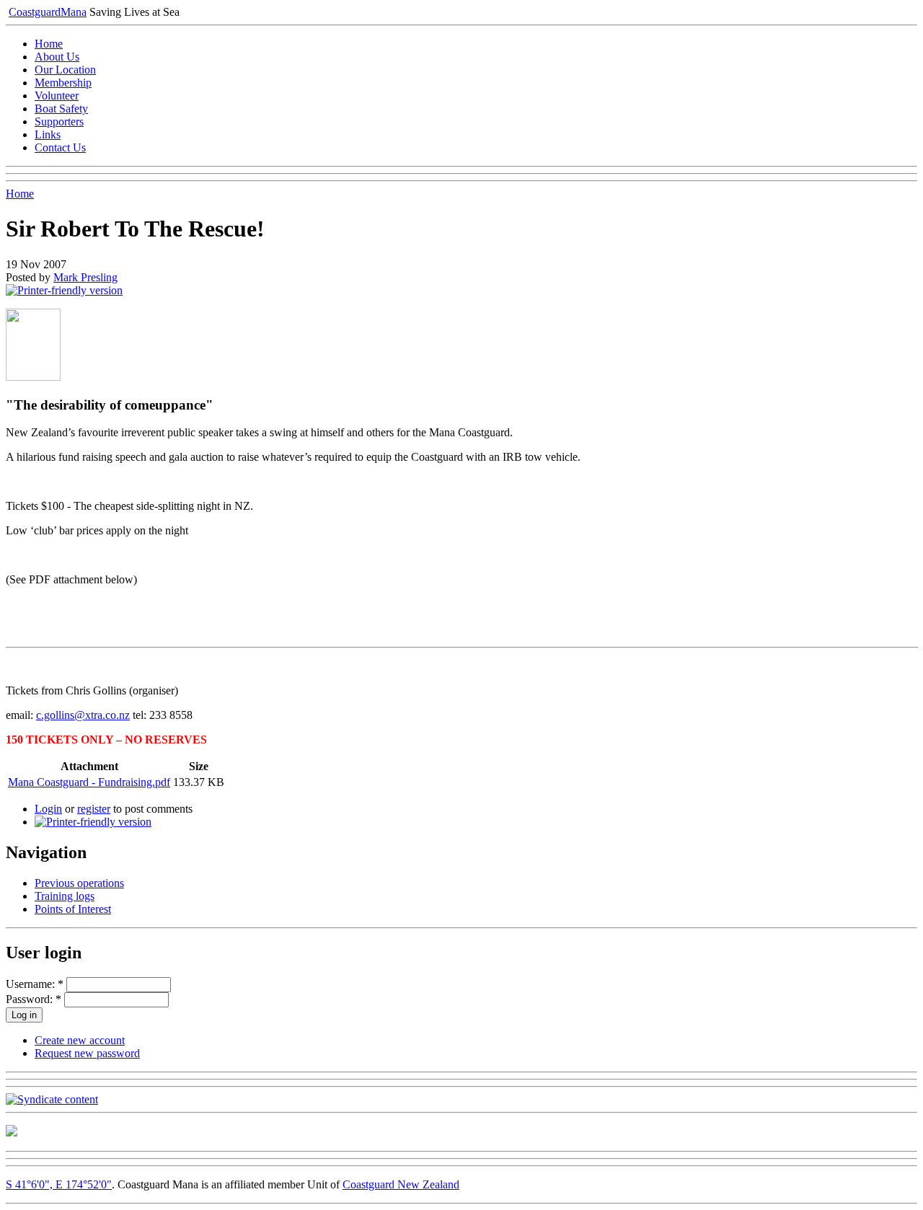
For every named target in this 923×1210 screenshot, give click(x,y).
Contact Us (60, 147)
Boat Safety (61, 108)
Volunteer (57, 95)
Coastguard (48, 12)
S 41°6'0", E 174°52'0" (59, 1184)
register (93, 809)
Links (48, 134)
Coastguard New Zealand (401, 1184)
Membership (63, 82)
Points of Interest (73, 909)
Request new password (87, 1053)
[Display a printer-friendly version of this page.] (64, 290)
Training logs (64, 896)
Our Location (65, 69)
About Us (57, 56)
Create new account (80, 1040)
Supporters (59, 121)
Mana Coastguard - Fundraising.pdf (89, 782)
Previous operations (79, 883)
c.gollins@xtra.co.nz (83, 715)
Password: (33, 999)
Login (48, 809)
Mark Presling (85, 277)
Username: (34, 984)
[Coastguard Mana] (11, 1132)
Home (49, 43)
